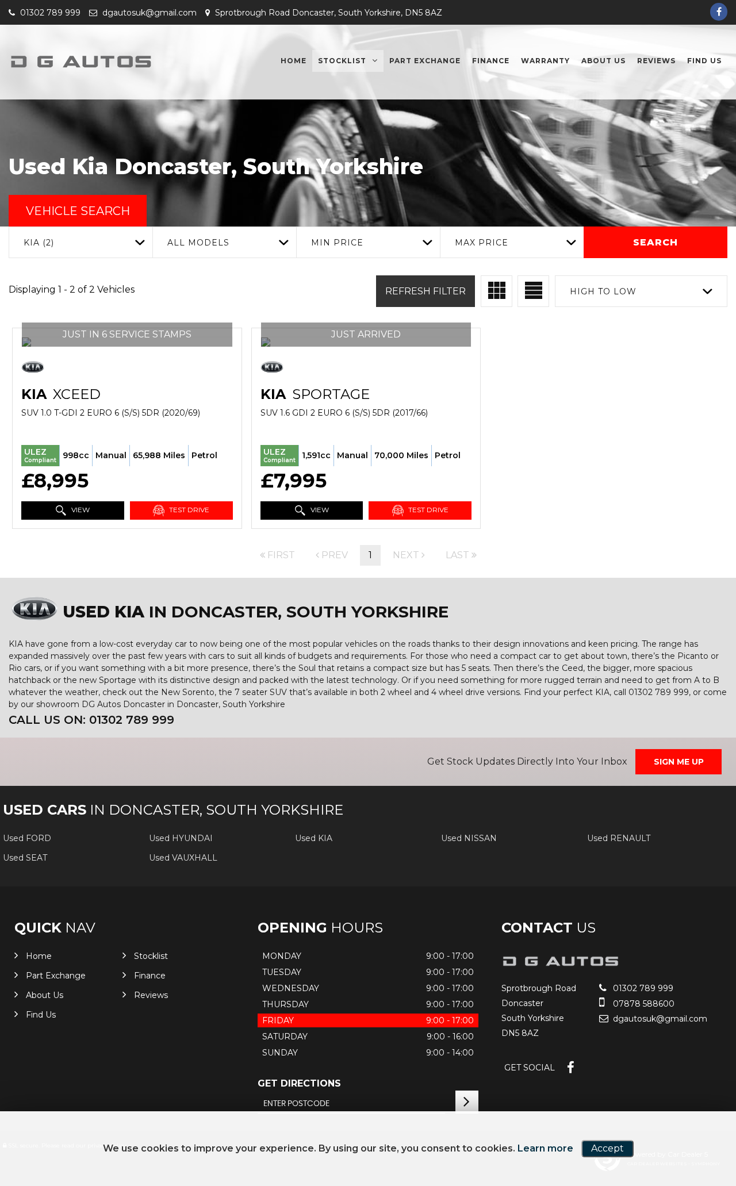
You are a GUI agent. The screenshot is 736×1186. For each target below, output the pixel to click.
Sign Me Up (679, 762)
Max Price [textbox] (481, 242)
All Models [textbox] (198, 242)
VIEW (80, 509)
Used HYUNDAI (181, 838)
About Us (603, 60)
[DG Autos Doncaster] (80, 61)
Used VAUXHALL (183, 858)
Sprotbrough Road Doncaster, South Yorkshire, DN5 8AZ (327, 12)
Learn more (545, 1148)
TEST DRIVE (188, 509)
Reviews (656, 60)
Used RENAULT (618, 838)
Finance (490, 60)
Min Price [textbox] (337, 242)
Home (293, 60)
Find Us (704, 60)
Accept (607, 1148)
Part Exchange (425, 60)
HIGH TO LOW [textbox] (603, 291)
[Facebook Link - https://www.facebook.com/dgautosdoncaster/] (718, 12)
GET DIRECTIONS (299, 1083)
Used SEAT (25, 858)
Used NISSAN (469, 838)
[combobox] (80, 242)
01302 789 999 (49, 12)
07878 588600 (642, 1004)
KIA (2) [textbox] (39, 242)
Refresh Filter (425, 291)
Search (655, 242)
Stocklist (342, 60)
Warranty (545, 60)
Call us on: (91, 720)
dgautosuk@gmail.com (148, 12)
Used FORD (27, 838)
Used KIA (313, 838)
